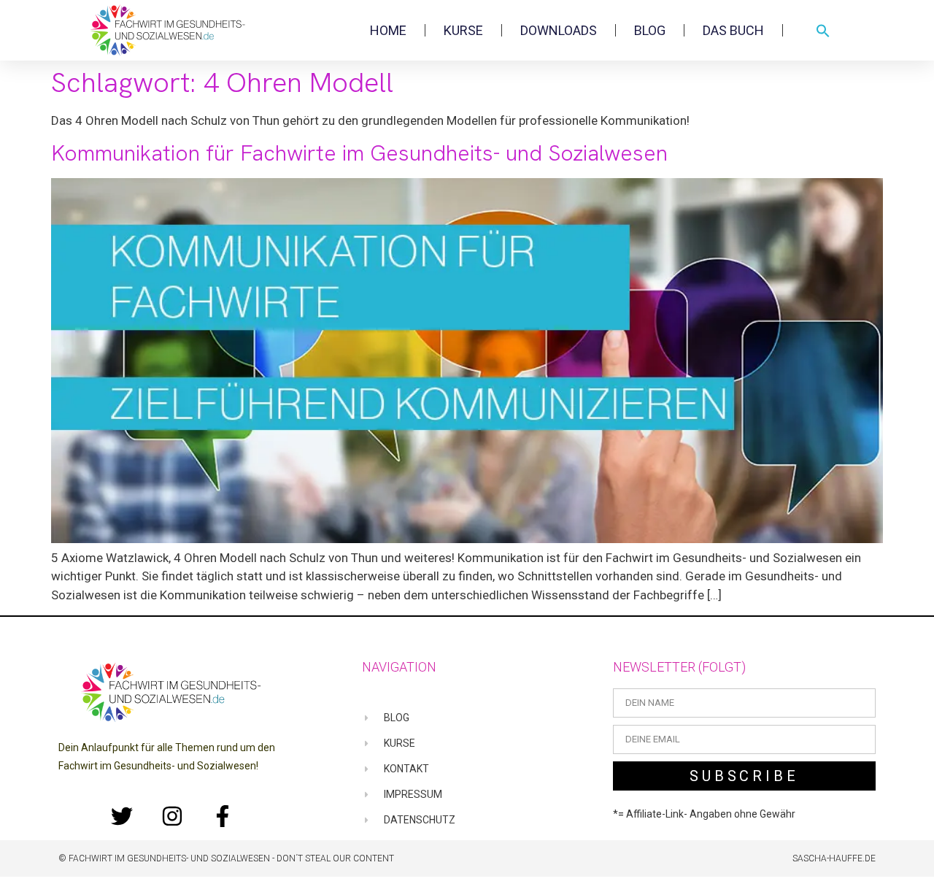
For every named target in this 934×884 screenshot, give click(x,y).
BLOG (649, 30)
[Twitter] (122, 816)
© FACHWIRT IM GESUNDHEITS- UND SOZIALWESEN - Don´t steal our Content (226, 858)
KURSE (463, 30)
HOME (388, 30)
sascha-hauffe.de (834, 858)
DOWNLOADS (558, 30)
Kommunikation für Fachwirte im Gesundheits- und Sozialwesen (359, 153)
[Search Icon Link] (823, 30)
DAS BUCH (733, 30)
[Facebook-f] (222, 816)
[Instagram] (172, 816)
